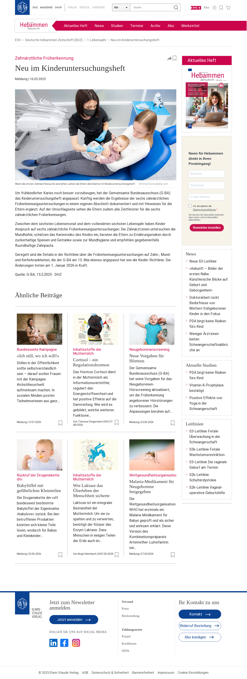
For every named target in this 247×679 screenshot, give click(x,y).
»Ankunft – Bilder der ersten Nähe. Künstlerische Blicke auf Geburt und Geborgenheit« (208, 279)
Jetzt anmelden (70, 619)
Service (84, 7)
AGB (85, 672)
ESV (18, 40)
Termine (136, 26)
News (99, 26)
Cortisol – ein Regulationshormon (91, 362)
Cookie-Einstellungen (193, 672)
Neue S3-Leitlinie (202, 261)
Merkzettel (190, 26)
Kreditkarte (129, 643)
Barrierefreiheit (143, 672)
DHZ (35, 7)
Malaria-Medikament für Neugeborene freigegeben (151, 486)
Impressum (165, 672)
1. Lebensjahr (96, 40)
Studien (117, 26)
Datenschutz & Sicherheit (110, 672)
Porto (125, 608)
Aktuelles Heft (75, 26)
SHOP (58, 7)
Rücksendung (130, 616)
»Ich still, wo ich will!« (38, 355)
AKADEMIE (46, 7)
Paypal (126, 636)
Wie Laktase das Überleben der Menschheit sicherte (91, 490)
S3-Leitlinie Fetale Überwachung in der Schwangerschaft (204, 436)
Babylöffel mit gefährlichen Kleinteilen (39, 488)
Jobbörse (98, 7)
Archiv (155, 26)
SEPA (125, 651)
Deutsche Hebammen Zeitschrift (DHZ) (54, 40)
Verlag (72, 7)
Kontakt (196, 614)
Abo (171, 26)
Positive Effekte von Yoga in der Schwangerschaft (205, 403)
